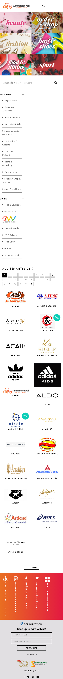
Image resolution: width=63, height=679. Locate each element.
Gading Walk (10, 211)
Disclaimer (31, 654)
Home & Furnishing (7, 163)
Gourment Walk (11, 255)
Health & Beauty (12, 117)
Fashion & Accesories (8, 109)
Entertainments (11, 172)
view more (15, 308)
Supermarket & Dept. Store (10, 133)
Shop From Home (12, 189)
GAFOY (7, 248)
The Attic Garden (12, 228)
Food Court (9, 241)
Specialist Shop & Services (11, 180)
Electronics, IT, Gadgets (10, 143)
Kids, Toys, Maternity (8, 153)
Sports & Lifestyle (12, 124)
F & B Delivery (10, 235)
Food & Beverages (12, 204)
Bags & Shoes (10, 100)
